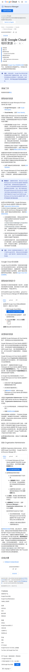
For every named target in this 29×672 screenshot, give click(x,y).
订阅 (17, 664)
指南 (15, 29)
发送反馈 (5, 35)
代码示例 (3, 628)
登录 (26, 2)
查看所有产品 (4, 593)
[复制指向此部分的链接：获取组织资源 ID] (16, 281)
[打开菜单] (2, 2)
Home (2, 27)
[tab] (4, 300)
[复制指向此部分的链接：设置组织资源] (14, 334)
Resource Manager (12, 7)
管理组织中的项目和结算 (12, 562)
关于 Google (4, 656)
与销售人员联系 (5, 601)
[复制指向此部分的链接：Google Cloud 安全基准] (20, 262)
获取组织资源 (6, 529)
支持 (2, 611)
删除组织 (8, 390)
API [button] (16, 300)
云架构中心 (4, 630)
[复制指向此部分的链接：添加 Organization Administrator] (3, 445)
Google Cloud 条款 (6, 658)
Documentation (9, 27)
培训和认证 (4, 633)
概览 (10, 92)
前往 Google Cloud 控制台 (15, 311)
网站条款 (18, 656)
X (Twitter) (4, 645)
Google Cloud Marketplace (8, 599)
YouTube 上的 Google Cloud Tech (9, 650)
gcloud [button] (11, 300)
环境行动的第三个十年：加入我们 (10, 661)
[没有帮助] (16, 32)
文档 (6, 256)
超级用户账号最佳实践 (12, 198)
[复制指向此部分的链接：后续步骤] (10, 558)
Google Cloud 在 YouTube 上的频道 (10, 647)
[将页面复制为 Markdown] (19, 43)
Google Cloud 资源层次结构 (16, 65)
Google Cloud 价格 (5, 596)
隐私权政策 (12, 656)
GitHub (3, 623)
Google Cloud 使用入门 (7, 625)
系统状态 (3, 616)
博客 (2, 640)
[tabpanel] (14, 315)
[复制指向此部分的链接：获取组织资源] (14, 99)
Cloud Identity (21, 112)
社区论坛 (3, 608)
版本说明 (3, 613)
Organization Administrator (11, 206)
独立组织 (15, 79)
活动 (2, 642)
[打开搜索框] (19, 2)
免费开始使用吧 (7, 10)
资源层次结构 (11, 411)
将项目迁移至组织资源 (20, 149)
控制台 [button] (4, 300)
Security (17, 27)
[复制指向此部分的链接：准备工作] (10, 88)
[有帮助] (13, 32)
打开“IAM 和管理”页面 (14, 469)
